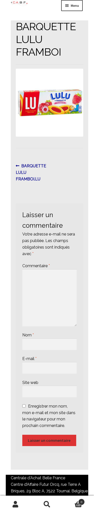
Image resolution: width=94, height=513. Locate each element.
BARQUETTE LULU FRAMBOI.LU (31, 172)
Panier (72, 500)
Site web (30, 382)
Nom (28, 335)
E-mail (29, 358)
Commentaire (36, 265)
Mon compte (15, 504)
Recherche (47, 504)
